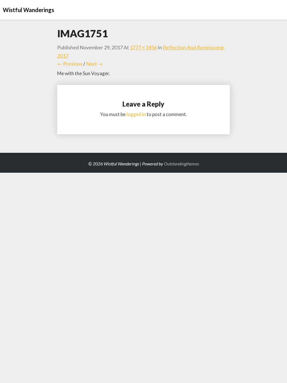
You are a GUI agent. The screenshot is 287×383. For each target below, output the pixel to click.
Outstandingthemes (181, 163)
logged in (136, 114)
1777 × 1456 (143, 47)
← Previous (69, 64)
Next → (94, 64)
